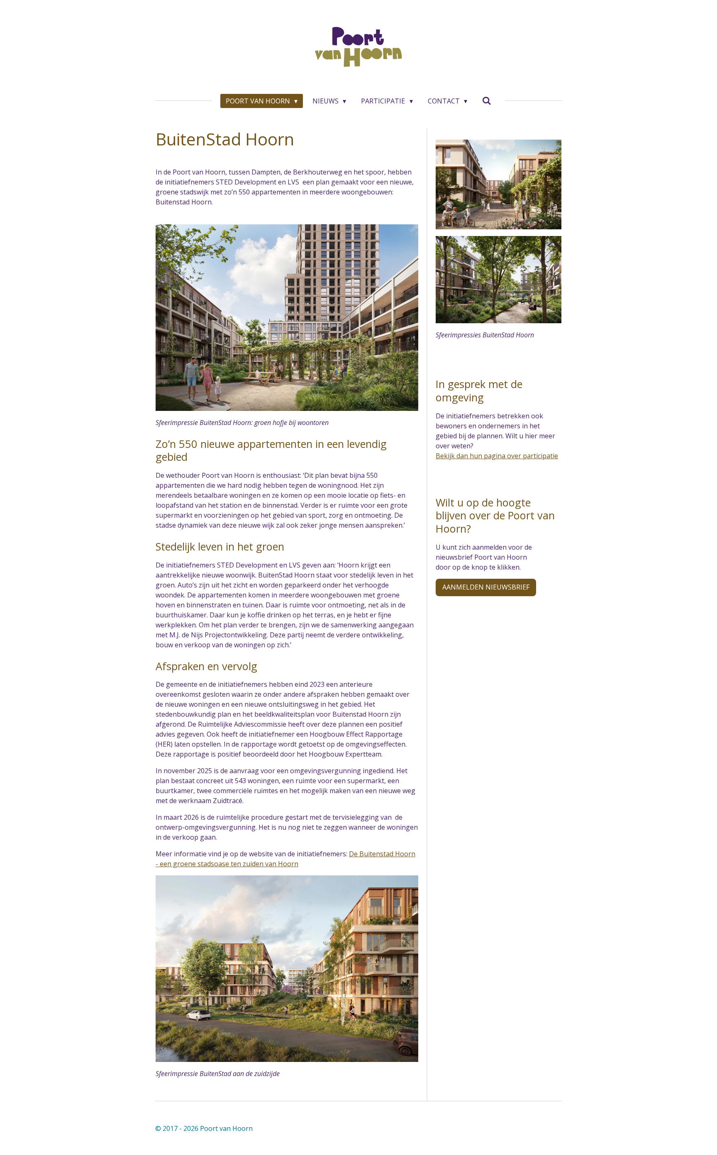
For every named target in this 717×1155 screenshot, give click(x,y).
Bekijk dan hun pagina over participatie (497, 455)
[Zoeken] (487, 100)
